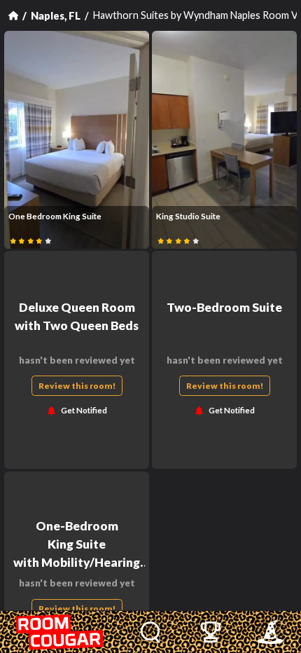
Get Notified (84, 410)
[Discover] (151, 632)
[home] (60, 632)
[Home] (13, 15)
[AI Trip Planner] (270, 632)
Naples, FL (55, 16)
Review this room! (76, 385)
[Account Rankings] (210, 632)
